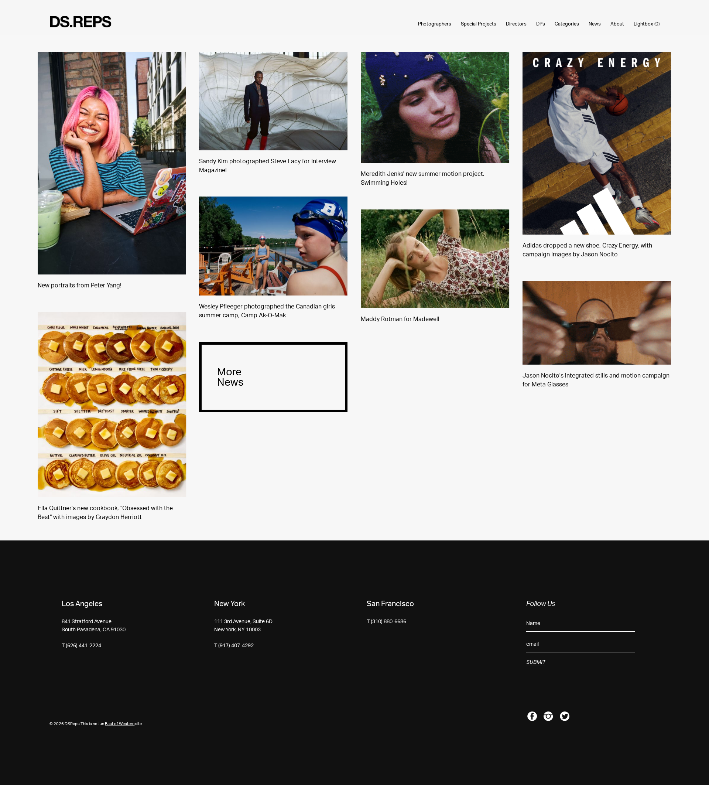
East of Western (119, 724)
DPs (540, 24)
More (230, 377)
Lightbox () (647, 24)
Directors (516, 24)
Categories (567, 24)
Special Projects (478, 24)
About (617, 24)
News (595, 24)
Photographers (434, 24)
